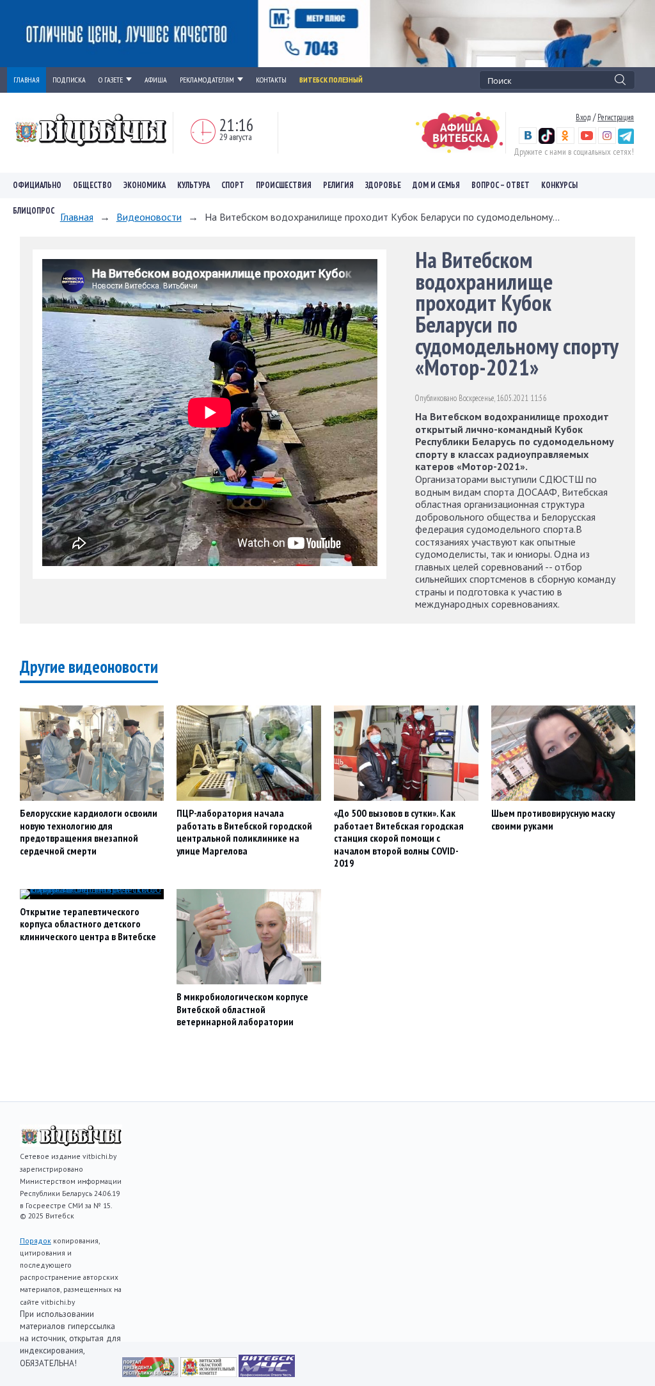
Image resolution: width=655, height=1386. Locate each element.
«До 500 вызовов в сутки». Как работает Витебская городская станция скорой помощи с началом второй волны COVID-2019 (399, 838)
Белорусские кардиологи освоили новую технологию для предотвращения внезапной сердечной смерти (88, 832)
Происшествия (284, 185)
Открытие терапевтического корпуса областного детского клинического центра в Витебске (88, 924)
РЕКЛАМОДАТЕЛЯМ (207, 79)
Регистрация (615, 117)
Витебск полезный (331, 79)
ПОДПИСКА (69, 79)
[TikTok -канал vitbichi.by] (547, 141)
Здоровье (383, 185)
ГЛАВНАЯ (26, 79)
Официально (37, 185)
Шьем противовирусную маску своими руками (553, 819)
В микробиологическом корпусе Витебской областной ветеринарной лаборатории (242, 1009)
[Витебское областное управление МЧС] (267, 1373)
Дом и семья (436, 185)
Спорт (232, 185)
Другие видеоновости (89, 666)
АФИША (156, 79)
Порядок (35, 1240)
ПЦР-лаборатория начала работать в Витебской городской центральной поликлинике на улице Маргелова (244, 832)
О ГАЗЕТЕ (111, 79)
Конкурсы (559, 185)
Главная (76, 216)
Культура (193, 185)
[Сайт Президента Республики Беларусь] (151, 1373)
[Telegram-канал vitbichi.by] (626, 141)
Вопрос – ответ (500, 185)
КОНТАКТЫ (271, 79)
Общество (92, 185)
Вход (583, 117)
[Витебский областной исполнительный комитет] (209, 1373)
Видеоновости (149, 216)
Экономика (144, 185)
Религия (338, 185)
